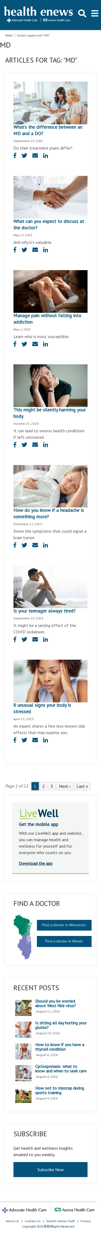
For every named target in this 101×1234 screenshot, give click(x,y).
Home (9, 35)
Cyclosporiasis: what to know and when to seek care (60, 1068)
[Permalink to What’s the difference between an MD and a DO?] (50, 102)
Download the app (36, 863)
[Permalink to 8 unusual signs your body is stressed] (50, 680)
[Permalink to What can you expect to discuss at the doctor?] (50, 196)
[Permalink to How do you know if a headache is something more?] (50, 485)
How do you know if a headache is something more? (48, 513)
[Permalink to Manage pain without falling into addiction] (50, 290)
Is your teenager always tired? (44, 611)
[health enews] (39, 14)
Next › (65, 786)
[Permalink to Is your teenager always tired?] (50, 586)
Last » (82, 786)
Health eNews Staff (60, 1221)
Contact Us (33, 1221)
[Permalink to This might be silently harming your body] (50, 385)
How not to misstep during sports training (59, 1090)
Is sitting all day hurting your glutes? (61, 1025)
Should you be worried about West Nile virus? (55, 1003)
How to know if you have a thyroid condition (59, 1047)
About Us (12, 1221)
